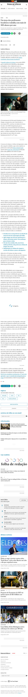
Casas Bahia (3, 624)
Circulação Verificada (5, 669)
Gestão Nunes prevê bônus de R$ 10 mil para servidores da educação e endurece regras (14, 506)
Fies (7, 17)
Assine (13, 653)
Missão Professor (12, 398)
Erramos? (14, 408)
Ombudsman (3, 664)
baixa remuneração (18, 148)
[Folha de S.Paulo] (14, 4)
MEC (3, 398)
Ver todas (23, 500)
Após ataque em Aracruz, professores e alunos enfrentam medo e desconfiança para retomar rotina (14, 239)
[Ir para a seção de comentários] (19, 33)
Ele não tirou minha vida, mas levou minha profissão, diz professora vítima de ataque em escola (15, 244)
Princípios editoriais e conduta (6, 667)
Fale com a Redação (4, 659)
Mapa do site (3, 661)
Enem (2, 17)
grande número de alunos (9, 62)
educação (3, 8)
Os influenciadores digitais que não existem (14, 523)
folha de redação (19, 8)
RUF (1, 477)
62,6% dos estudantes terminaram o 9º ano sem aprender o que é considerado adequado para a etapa (14, 376)
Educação (4, 395)
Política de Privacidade (5, 666)
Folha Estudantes (11, 8)
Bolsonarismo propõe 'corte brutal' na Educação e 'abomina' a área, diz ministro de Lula (15, 528)
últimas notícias (6, 535)
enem (26, 8)
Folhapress (19, 693)
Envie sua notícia (14, 404)
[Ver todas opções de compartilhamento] (14, 33)
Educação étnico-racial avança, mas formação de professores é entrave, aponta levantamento (15, 512)
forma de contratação (13, 149)
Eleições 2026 (4, 556)
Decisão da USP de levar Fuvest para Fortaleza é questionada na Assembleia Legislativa (15, 518)
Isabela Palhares (5, 49)
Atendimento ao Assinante (6, 662)
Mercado (3, 590)
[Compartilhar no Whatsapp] (12, 33)
